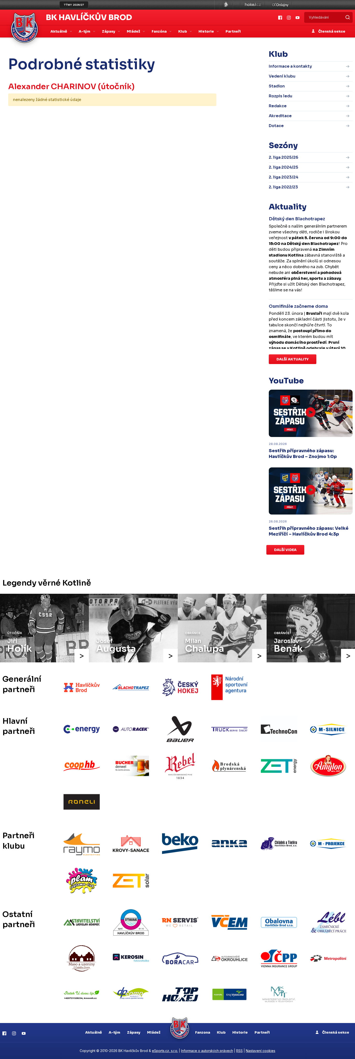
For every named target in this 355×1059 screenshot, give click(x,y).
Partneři (233, 31)
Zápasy (133, 1032)
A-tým (114, 1032)
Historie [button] (207, 31)
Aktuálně (93, 1032)
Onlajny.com (280, 5)
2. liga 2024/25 (283, 167)
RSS (239, 1051)
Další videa (285, 550)
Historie (240, 1032)
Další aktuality (293, 359)
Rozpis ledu (280, 96)
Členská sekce (331, 31)
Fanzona (202, 1032)
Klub (221, 1032)
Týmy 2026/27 (73, 5)
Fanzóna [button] (159, 31)
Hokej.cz (252, 5)
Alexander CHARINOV (52, 86)
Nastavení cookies (260, 1051)
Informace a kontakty (290, 66)
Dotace (276, 125)
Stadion (277, 86)
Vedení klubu (282, 76)
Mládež (153, 1032)
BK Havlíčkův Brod (89, 17)
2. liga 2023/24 (283, 177)
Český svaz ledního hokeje (226, 5)
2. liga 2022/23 (283, 187)
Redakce (278, 105)
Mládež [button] (134, 31)
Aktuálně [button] (59, 31)
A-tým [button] (85, 31)
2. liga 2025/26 (283, 157)
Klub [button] (183, 31)
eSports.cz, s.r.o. (165, 1051)
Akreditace (280, 115)
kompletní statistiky (186, 115)
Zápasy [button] (109, 31)
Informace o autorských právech (207, 1051)
